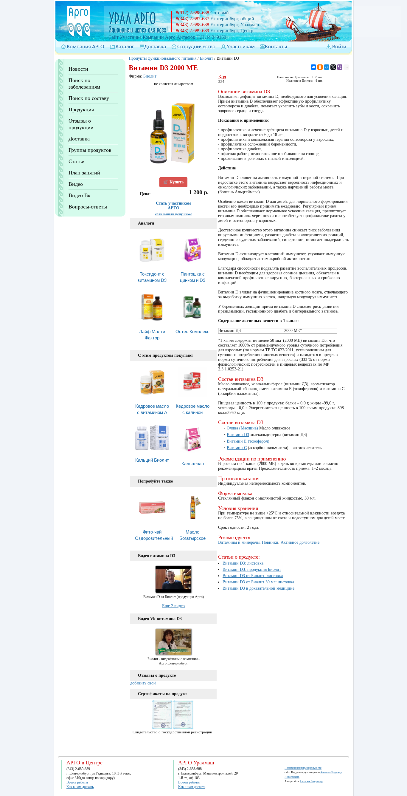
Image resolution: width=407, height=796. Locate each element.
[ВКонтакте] (313, 67)
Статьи (77, 161)
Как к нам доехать (80, 787)
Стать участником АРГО (173, 205)
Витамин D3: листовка (243, 563)
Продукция (81, 109)
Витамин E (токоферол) (248, 441)
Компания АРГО (85, 47)
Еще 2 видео (173, 606)
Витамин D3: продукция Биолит (252, 569)
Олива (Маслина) (242, 428)
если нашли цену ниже (173, 214)
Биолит (206, 58)
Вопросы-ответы (88, 207)
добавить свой (143, 683)
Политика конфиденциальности (303, 767)
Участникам (241, 47)
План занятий (84, 173)
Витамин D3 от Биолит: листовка (253, 576)
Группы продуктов (90, 150)
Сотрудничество (196, 47)
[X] (333, 67)
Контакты (276, 47)
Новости (78, 69)
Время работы (77, 782)
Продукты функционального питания (162, 58)
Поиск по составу (89, 98)
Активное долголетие (300, 542)
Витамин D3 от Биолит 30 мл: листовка (258, 582)
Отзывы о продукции (81, 124)
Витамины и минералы (239, 542)
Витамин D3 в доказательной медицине (258, 588)
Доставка (155, 47)
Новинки (270, 542)
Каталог (125, 47)
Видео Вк (80, 195)
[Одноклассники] (320, 67)
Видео (76, 184)
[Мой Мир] (326, 67)
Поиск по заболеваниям (84, 83)
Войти (339, 47)
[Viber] (339, 67)
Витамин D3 (238, 434)
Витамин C (237, 448)
